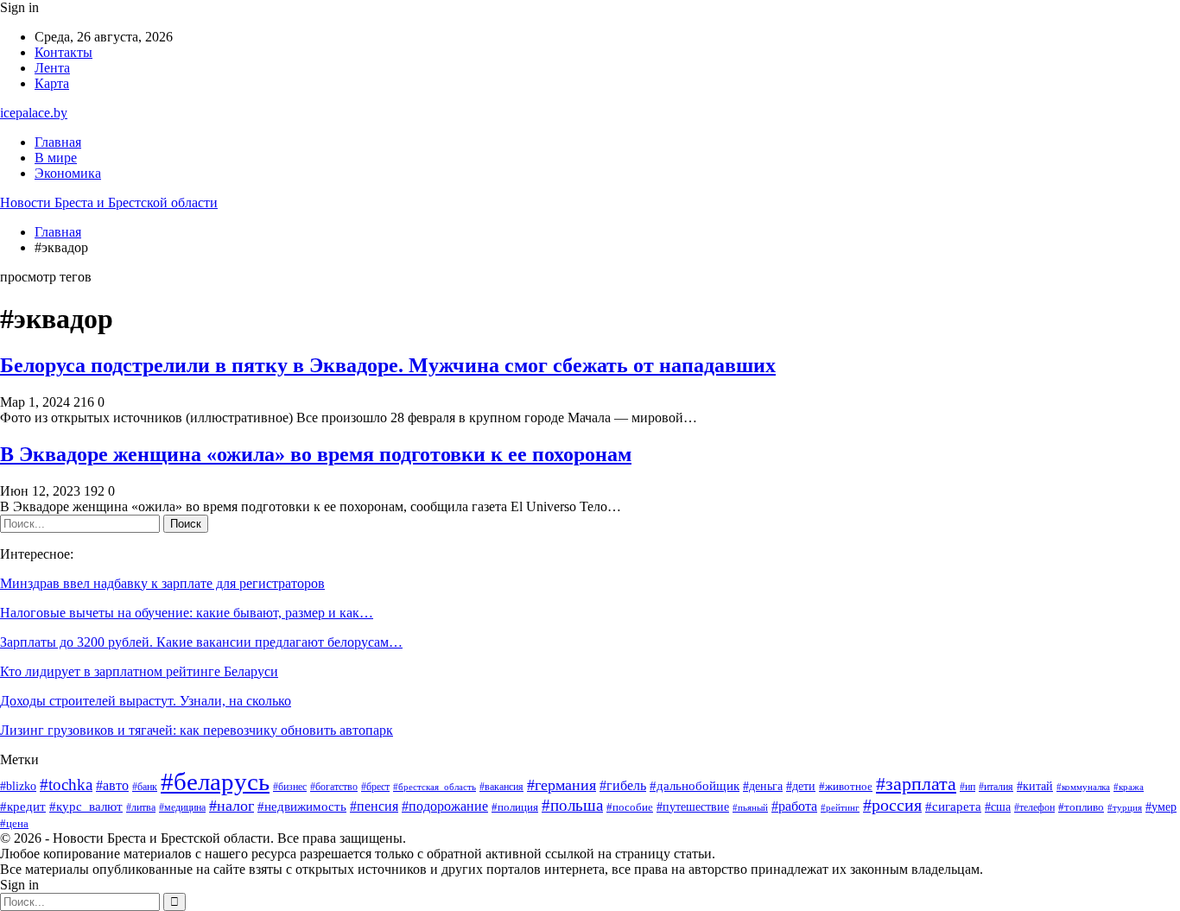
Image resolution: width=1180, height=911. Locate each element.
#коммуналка (1083, 786)
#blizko (18, 786)
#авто (112, 785)
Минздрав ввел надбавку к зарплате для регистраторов (162, 583)
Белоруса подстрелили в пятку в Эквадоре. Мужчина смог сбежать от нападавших (388, 365)
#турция (1124, 807)
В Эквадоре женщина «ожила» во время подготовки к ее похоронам (315, 454)
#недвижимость (301, 806)
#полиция (515, 807)
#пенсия (374, 806)
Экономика (68, 173)
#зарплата (916, 783)
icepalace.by (33, 112)
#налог (231, 805)
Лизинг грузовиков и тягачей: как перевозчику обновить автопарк (196, 730)
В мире (56, 157)
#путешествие (693, 806)
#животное (845, 786)
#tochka (66, 784)
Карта (52, 83)
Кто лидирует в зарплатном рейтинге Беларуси (139, 671)
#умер (1161, 806)
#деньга (763, 786)
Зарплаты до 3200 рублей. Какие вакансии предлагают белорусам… (201, 642)
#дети (800, 786)
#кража (1128, 787)
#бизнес (290, 787)
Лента (52, 67)
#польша (572, 805)
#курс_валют (86, 806)
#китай (1035, 786)
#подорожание (445, 806)
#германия (561, 785)
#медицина (182, 807)
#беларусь (215, 781)
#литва (140, 807)
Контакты (63, 52)
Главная (58, 142)
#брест (375, 787)
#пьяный (750, 807)
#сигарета (953, 806)
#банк (144, 787)
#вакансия (501, 787)
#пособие (629, 806)
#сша (998, 806)
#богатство (334, 787)
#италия (996, 787)
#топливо (1081, 806)
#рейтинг (840, 808)
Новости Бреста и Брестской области (109, 202)
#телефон (1034, 807)
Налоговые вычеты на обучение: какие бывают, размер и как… (186, 612)
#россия (892, 805)
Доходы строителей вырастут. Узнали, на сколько (145, 700)
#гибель (623, 785)
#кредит (23, 806)
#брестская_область (434, 786)
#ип (967, 787)
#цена (14, 824)
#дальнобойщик (694, 786)
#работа (794, 806)
